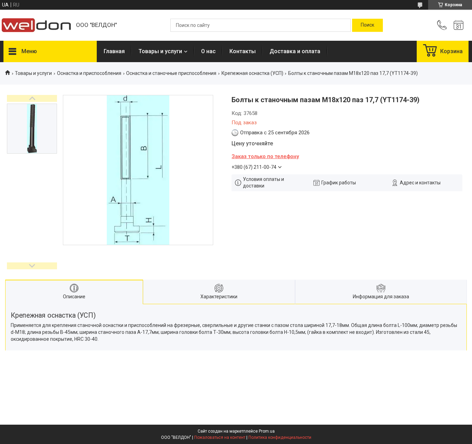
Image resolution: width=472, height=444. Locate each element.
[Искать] (367, 25)
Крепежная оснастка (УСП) (252, 73)
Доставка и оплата (295, 51)
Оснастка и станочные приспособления (171, 73)
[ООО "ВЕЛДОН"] (36, 25)
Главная (114, 51)
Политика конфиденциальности (279, 437)
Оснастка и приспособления (89, 73)
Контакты (242, 51)
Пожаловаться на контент (219, 437)
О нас (208, 51)
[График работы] (458, 25)
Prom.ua (267, 431)
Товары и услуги (160, 51)
